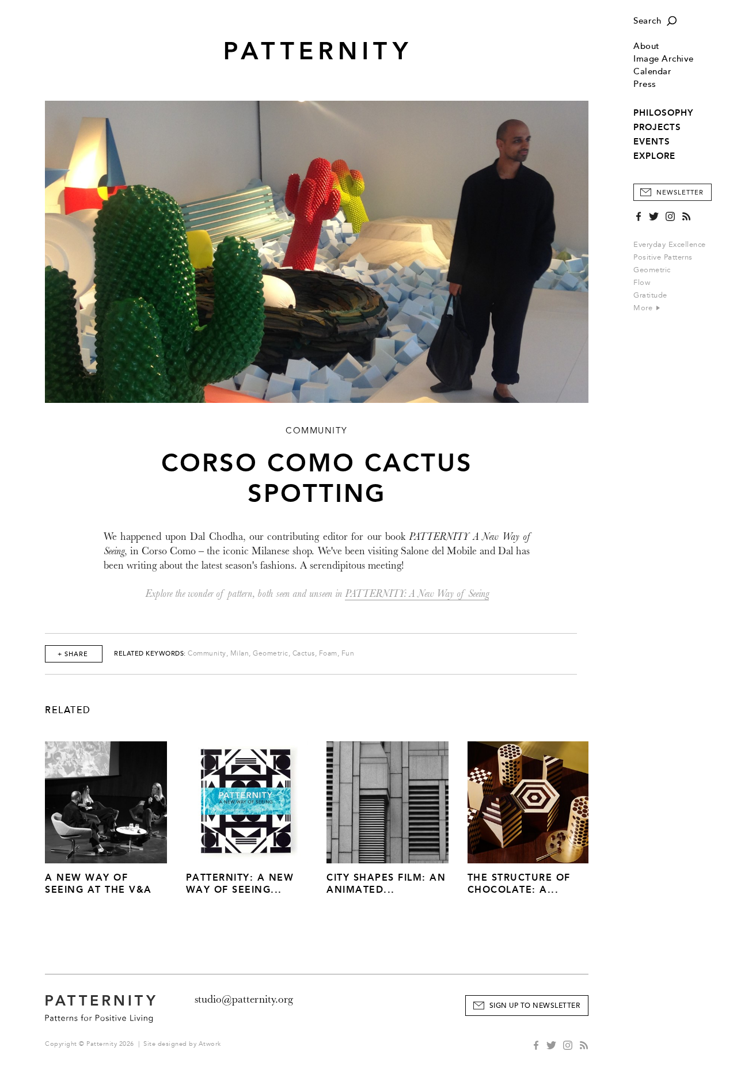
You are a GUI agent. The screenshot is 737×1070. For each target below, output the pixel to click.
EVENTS (651, 141)
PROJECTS (657, 127)
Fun (348, 653)
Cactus (303, 653)
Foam (328, 653)
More (644, 308)
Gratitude (650, 295)
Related (68, 710)
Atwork (210, 1044)
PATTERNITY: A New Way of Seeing (417, 594)
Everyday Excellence (669, 244)
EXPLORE (654, 156)
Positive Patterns (663, 257)
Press (644, 84)
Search (647, 21)
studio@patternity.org (244, 999)
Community (207, 653)
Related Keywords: (150, 653)
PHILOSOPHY (663, 113)
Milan (239, 653)
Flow (641, 282)
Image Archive (663, 59)
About (646, 46)
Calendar (652, 72)
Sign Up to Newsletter (534, 1006)
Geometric (652, 270)
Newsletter (680, 192)
